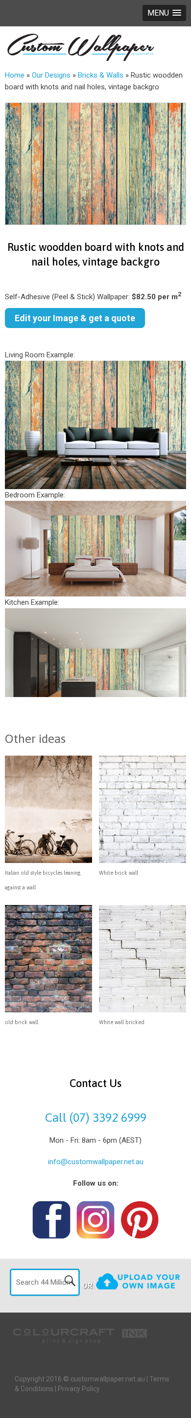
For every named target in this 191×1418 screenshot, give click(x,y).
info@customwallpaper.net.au (95, 1161)
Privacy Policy (79, 1389)
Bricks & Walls (100, 75)
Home (14, 75)
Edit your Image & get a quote (75, 318)
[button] (164, 13)
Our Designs (51, 75)
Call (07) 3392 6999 (95, 1117)
